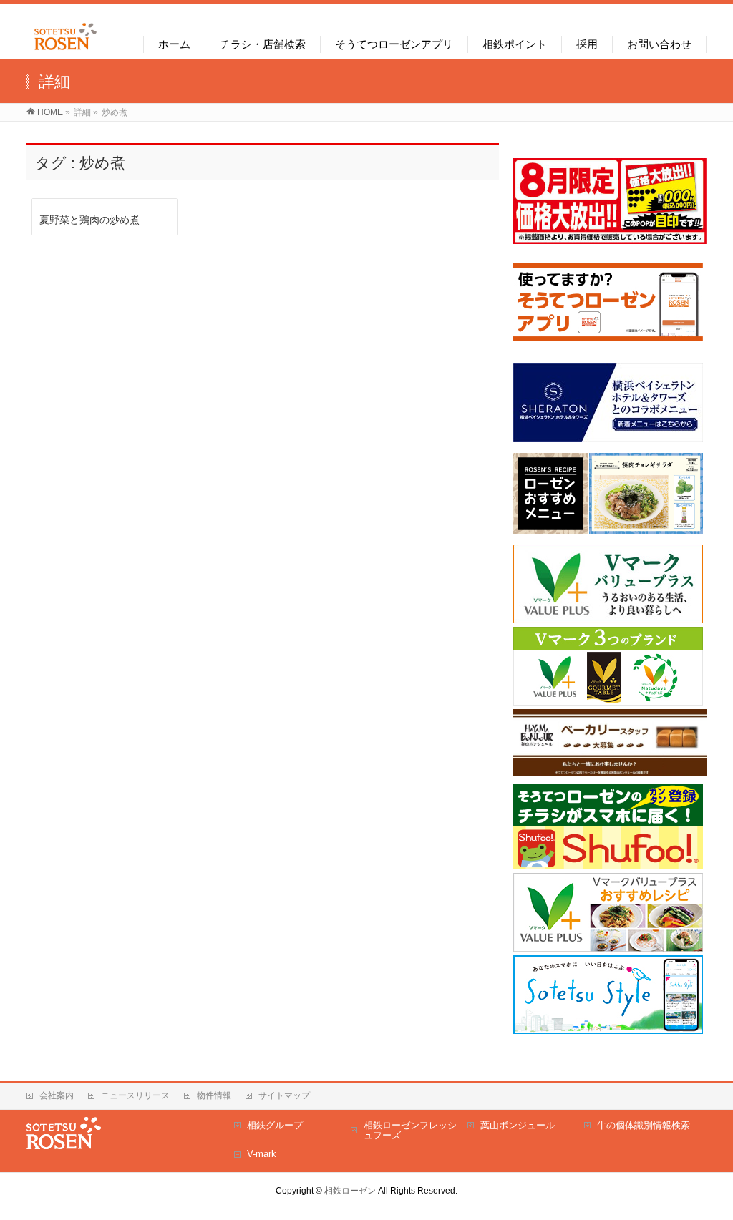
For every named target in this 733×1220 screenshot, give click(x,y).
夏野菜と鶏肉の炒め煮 (89, 219)
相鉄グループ (275, 1125)
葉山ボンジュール (517, 1125)
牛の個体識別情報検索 (643, 1125)
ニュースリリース (135, 1095)
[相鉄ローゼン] (65, 50)
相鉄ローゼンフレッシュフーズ (410, 1130)
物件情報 (214, 1095)
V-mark (261, 1153)
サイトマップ (284, 1095)
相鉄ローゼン (350, 1191)
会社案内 (56, 1095)
